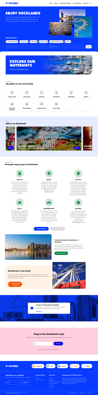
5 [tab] (53, 153)
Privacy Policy (82, 392)
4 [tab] (51, 153)
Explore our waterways (22, 63)
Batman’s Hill (12, 96)
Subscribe (58, 343)
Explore (56, 3)
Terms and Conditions (72, 392)
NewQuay (41, 96)
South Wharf (71, 96)
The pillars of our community (19, 84)
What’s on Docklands (16, 123)
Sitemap (89, 392)
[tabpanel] (49, 139)
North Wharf (56, 96)
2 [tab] (47, 153)
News (51, 3)
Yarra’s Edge (56, 108)
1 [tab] (45, 153)
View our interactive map (19, 69)
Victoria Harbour (26, 108)
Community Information (65, 3)
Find (88, 46)
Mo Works (17, 393)
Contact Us (85, 3)
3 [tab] (49, 153)
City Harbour (26, 96)
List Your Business (77, 3)
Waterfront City (41, 108)
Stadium (86, 96)
